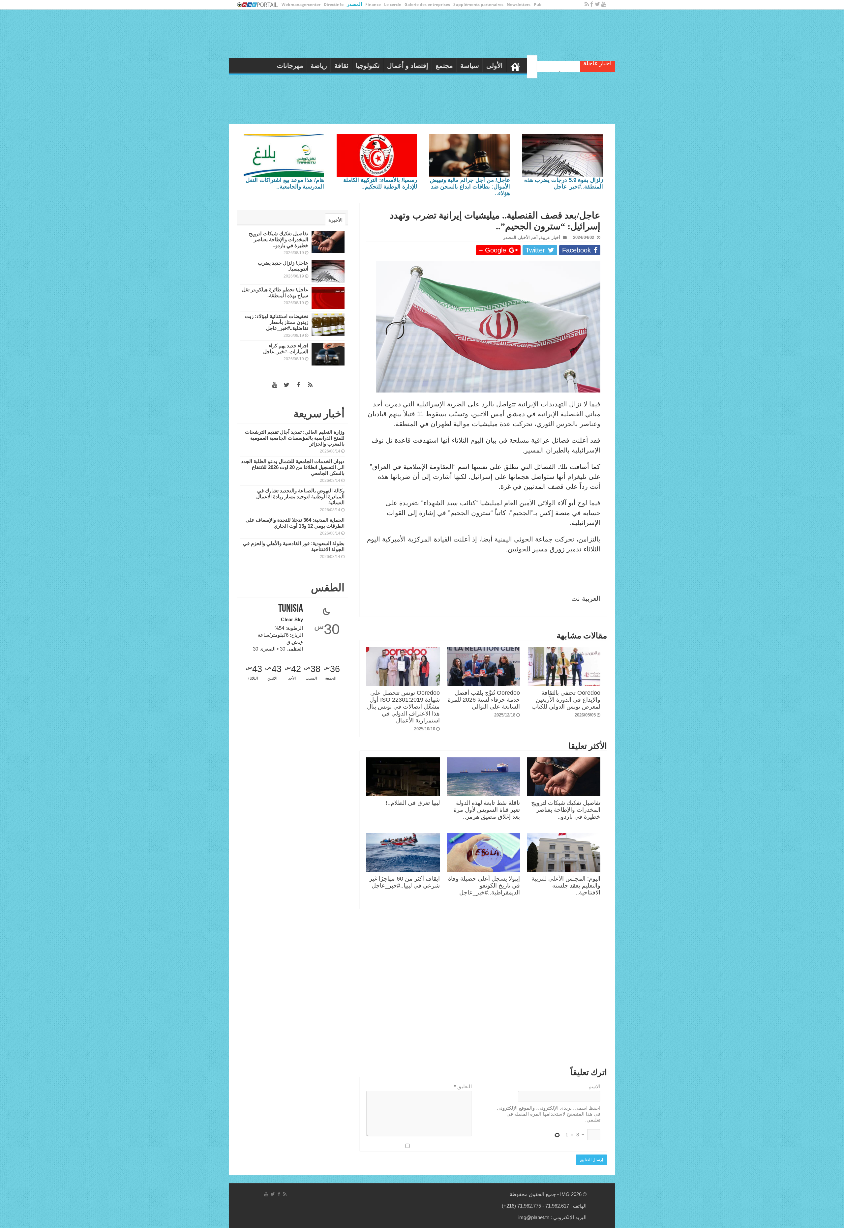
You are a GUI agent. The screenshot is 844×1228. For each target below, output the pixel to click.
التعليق (463, 1086)
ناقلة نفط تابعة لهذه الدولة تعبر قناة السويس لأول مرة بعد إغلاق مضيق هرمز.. (487, 810)
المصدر (354, 4)
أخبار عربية (550, 237)
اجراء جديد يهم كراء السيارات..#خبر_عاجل (285, 348)
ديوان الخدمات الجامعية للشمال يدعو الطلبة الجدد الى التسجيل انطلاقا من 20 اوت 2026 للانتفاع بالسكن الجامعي (293, 467)
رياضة (339, 65)
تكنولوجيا (389, 65)
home (536, 65)
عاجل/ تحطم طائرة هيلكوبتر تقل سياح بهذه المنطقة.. (275, 292)
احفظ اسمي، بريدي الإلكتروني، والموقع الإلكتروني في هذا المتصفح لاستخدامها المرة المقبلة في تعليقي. (548, 1114)
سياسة (490, 65)
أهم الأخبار (528, 237)
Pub (538, 4)
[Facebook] (591, 4)
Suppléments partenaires (478, 4)
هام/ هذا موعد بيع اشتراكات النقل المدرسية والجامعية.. (285, 183)
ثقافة (362, 65)
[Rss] (587, 4)
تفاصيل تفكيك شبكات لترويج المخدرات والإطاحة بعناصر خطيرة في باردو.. (565, 810)
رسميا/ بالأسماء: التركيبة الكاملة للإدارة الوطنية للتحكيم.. (380, 183)
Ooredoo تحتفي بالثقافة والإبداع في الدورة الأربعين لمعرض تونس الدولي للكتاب (565, 699)
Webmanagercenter (301, 4)
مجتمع (465, 65)
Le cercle (392, 4)
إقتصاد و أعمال (428, 65)
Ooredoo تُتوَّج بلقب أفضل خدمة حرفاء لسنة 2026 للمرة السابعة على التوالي (484, 699)
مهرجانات (311, 65)
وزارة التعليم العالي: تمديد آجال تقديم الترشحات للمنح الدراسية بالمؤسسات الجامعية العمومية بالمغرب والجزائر (295, 438)
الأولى (515, 65)
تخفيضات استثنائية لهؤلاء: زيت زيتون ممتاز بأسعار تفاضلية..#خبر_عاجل (276, 322)
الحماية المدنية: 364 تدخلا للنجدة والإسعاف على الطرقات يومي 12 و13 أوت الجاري (295, 523)
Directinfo (334, 4)
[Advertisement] (483, 990)
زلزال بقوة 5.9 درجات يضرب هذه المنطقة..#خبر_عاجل (563, 183)
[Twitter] (597, 4)
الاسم (594, 1086)
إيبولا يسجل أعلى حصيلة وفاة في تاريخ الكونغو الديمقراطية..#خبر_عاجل (484, 885)
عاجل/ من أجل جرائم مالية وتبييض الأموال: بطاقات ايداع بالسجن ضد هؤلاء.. (470, 186)
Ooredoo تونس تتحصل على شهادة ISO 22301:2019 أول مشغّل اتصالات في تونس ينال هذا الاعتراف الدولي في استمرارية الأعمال (403, 706)
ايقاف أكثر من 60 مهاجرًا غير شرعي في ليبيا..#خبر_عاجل (404, 882)
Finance (373, 4)
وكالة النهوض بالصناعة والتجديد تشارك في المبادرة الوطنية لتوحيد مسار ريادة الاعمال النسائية (300, 496)
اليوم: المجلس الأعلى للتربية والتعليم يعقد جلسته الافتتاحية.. (565, 885)
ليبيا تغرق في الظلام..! (413, 803)
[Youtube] (603, 4)
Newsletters (518, 4)
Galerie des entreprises (427, 4)
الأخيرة (335, 220)
